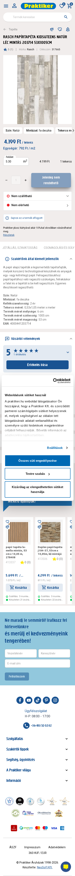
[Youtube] (28, 700)
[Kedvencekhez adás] (60, 29)
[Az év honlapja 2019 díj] (41, 801)
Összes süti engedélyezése (37, 460)
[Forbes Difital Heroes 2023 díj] (20, 801)
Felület (9, 157)
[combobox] (37, 17)
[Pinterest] (46, 700)
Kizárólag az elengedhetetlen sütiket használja (37, 489)
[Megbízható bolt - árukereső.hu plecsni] (16, 813)
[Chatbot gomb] (66, 867)
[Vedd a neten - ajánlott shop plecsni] (28, 813)
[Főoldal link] (38, 6)
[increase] (25, 180)
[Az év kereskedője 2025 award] (59, 813)
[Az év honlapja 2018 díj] (30, 801)
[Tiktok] (37, 700)
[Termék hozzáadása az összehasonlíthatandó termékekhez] (52, 29)
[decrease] (6, 180)
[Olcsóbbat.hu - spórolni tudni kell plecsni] (44, 813)
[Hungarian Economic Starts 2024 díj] (9, 801)
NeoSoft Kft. (45, 867)
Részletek (8, 235)
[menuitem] (6, 6)
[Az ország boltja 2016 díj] (52, 801)
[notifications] (68, 29)
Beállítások (55, 447)
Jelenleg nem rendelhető (51, 180)
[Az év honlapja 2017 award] (64, 801)
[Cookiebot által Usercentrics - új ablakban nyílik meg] (53, 381)
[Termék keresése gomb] (65, 17)
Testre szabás (35, 473)
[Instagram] (55, 700)
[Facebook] (20, 700)
